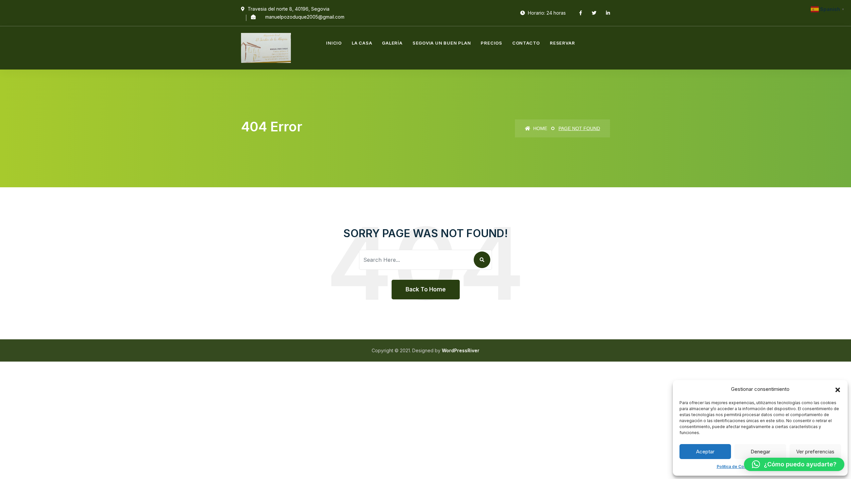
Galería (392, 43)
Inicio (334, 43)
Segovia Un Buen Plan (442, 43)
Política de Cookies (736, 466)
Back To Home (426, 289)
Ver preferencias (815, 451)
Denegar (760, 451)
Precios (491, 43)
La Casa (362, 43)
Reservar (562, 43)
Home (539, 128)
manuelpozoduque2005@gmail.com (304, 17)
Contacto (526, 43)
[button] (837, 389)
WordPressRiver (460, 350)
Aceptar (705, 451)
